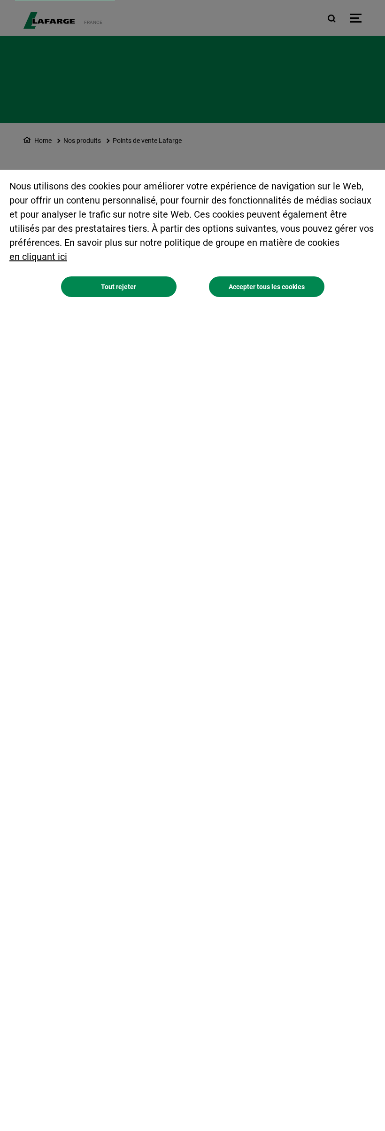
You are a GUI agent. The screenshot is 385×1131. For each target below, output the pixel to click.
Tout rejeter (118, 287)
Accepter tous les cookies (267, 287)
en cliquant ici (38, 256)
